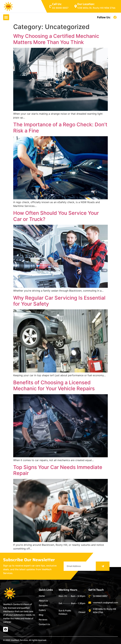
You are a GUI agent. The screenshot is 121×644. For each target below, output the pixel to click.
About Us (43, 600)
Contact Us (44, 624)
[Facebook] (115, 17)
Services (43, 605)
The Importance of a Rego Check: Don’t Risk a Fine (60, 127)
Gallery (42, 610)
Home (42, 596)
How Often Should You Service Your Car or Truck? (56, 216)
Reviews (43, 619)
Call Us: (57, 4)
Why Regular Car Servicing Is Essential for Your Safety (59, 301)
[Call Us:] (50, 6)
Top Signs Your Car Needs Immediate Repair (57, 470)
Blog (41, 615)
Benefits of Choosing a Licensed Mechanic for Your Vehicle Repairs (54, 385)
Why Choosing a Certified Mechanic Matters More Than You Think (56, 39)
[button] (6, 17)
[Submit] (102, 566)
